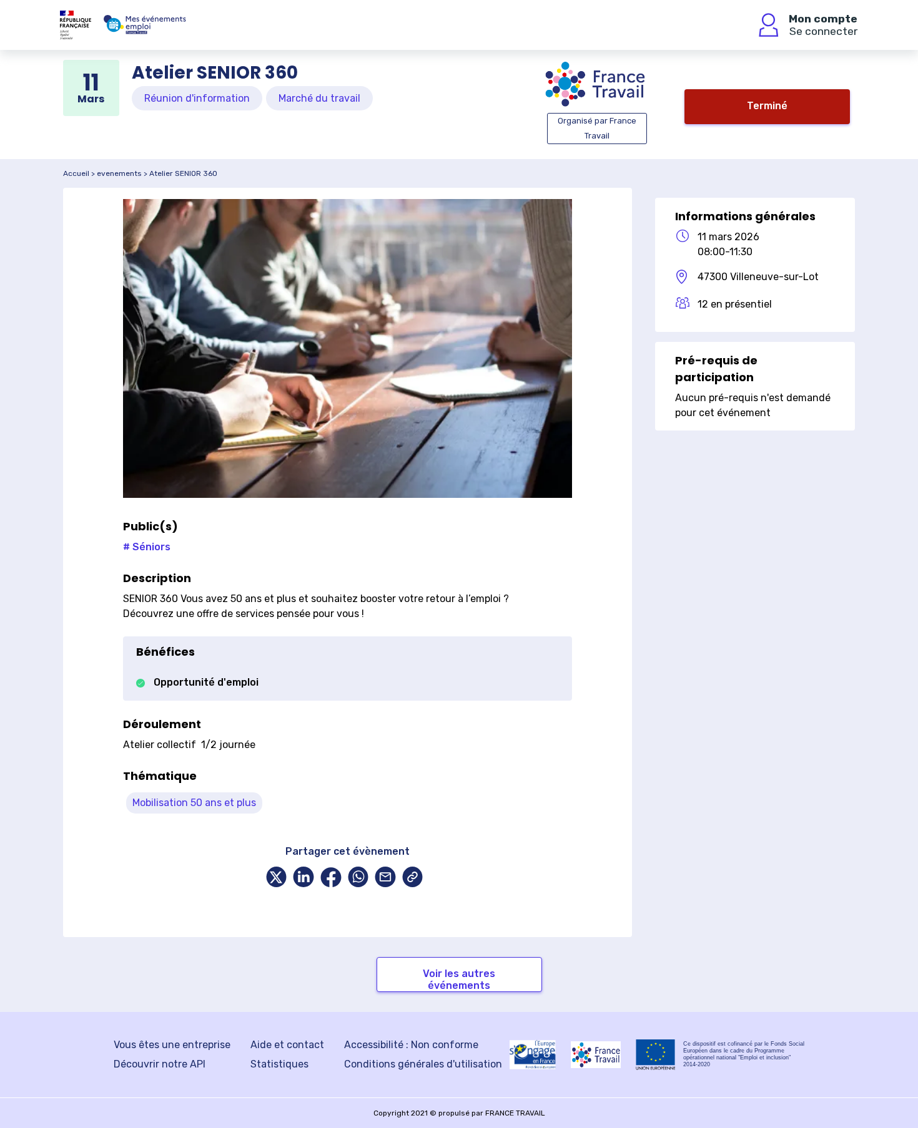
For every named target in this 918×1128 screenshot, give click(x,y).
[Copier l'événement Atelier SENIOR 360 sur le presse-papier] (412, 878)
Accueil (76, 173)
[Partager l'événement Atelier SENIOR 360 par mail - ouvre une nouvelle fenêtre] (385, 878)
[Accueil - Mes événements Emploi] (145, 25)
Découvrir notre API (159, 1064)
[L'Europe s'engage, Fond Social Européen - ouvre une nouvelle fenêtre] (533, 1054)
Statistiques (279, 1064)
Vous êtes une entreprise (172, 1045)
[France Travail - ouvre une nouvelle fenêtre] (596, 1054)
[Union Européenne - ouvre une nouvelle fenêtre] (656, 1054)
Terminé (767, 106)
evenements (119, 173)
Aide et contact (287, 1045)
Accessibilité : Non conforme (411, 1045)
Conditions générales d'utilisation (423, 1064)
